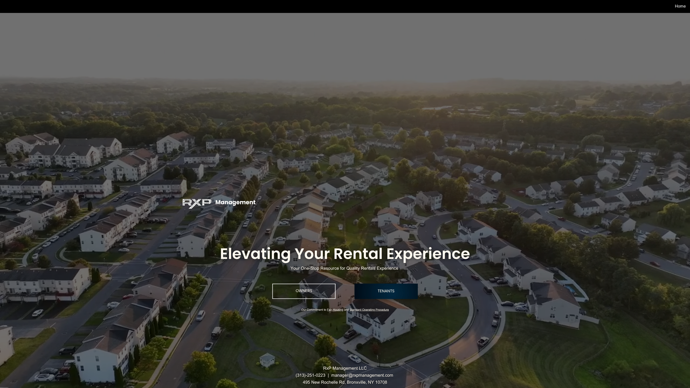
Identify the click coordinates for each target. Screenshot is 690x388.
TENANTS (386, 291)
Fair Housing (335, 310)
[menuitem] (680, 6)
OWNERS (304, 291)
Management (235, 202)
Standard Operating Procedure (369, 310)
